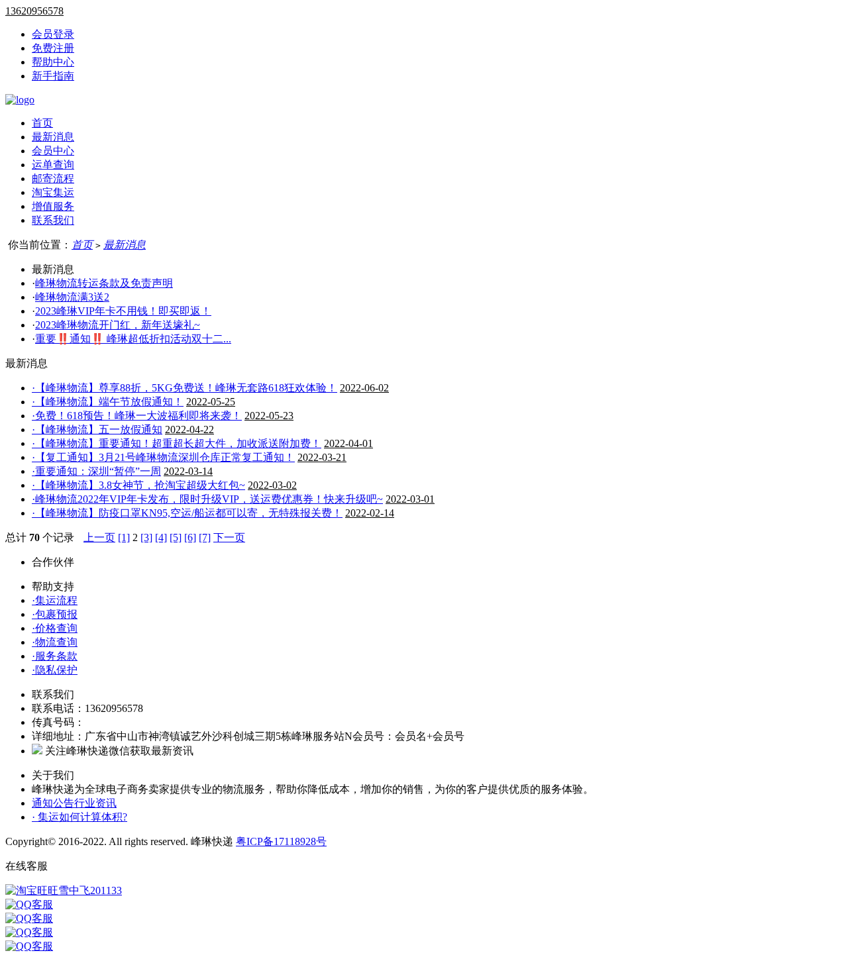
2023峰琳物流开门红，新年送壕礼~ (117, 324)
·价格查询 (55, 628)
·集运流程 (55, 600)
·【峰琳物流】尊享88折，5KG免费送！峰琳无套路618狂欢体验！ (184, 387)
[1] (124, 537)
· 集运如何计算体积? (79, 817)
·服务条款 (55, 656)
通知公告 (53, 803)
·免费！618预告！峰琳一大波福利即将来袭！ (137, 415)
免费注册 (53, 48)
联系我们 (53, 220)
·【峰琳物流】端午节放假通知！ (108, 401)
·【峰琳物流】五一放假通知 (97, 429)
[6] (190, 537)
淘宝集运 (53, 192)
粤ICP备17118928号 (281, 841)
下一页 (229, 537)
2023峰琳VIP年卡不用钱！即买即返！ (123, 311)
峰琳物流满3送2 (72, 297)
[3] (146, 537)
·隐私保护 (55, 670)
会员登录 (53, 34)
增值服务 (53, 206)
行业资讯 (95, 803)
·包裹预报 (55, 614)
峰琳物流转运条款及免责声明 (104, 283)
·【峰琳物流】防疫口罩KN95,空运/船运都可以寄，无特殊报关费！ (187, 513)
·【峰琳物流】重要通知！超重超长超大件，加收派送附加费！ (176, 443)
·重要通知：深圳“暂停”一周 (96, 471)
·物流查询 (55, 642)
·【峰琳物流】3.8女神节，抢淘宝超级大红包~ (138, 485)
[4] (161, 537)
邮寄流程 (53, 178)
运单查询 (53, 164)
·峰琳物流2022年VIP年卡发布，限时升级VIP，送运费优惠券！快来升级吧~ (207, 499)
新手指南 (53, 75)
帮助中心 (53, 62)
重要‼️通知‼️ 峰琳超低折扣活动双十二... (133, 338)
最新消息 (53, 136)
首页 (42, 122)
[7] (205, 537)
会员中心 (53, 150)
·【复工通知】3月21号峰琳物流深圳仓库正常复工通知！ (163, 457)
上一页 (99, 537)
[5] (176, 537)
